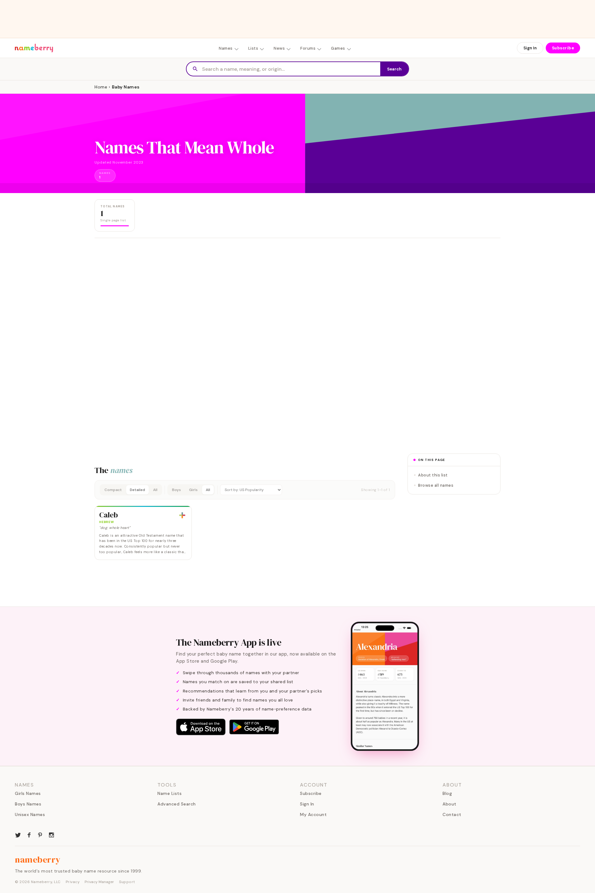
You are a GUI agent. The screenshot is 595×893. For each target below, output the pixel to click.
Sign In (530, 48)
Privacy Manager (99, 881)
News (279, 48)
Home (101, 87)
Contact (452, 814)
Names (226, 48)
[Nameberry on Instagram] (51, 834)
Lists (253, 48)
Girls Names (28, 793)
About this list (433, 475)
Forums (307, 48)
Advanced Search (176, 804)
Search (394, 69)
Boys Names (28, 804)
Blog (447, 793)
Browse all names (435, 485)
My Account (313, 814)
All (155, 489)
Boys (176, 489)
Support (127, 881)
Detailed (137, 489)
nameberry (38, 859)
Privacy (73, 881)
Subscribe (563, 48)
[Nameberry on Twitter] (18, 834)
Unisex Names (30, 814)
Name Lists (169, 793)
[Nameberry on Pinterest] (40, 834)
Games (338, 48)
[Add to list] (182, 515)
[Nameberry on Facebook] (29, 834)
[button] (245, 489)
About (449, 804)
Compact (113, 489)
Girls (193, 489)
